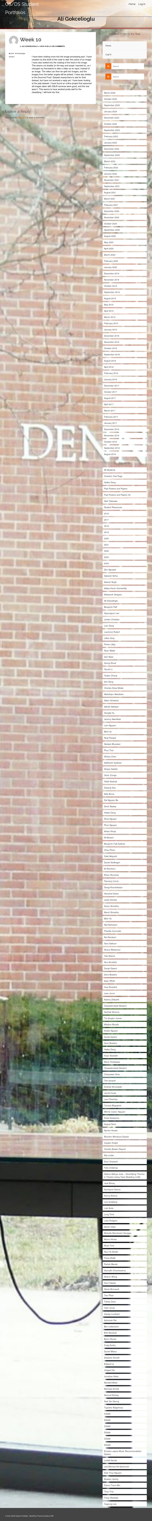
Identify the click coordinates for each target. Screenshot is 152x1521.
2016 (106, 513)
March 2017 (109, 410)
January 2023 (110, 142)
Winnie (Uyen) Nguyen (114, 1111)
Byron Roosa (110, 1338)
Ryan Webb (109, 650)
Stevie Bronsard (111, 1289)
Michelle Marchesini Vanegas (117, 1233)
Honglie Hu (109, 712)
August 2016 (110, 454)
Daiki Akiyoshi (110, 856)
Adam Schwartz (111, 700)
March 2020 (109, 254)
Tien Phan (109, 1295)
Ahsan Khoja (110, 831)
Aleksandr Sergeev (113, 594)
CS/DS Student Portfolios (22, 8)
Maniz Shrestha (111, 912)
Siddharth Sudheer (113, 762)
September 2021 (112, 186)
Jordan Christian (111, 619)
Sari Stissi (108, 656)
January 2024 (110, 111)
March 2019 (109, 317)
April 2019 (109, 310)
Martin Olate (110, 1226)
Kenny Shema (110, 1195)
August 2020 (110, 236)
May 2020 (108, 242)
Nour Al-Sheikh (111, 1251)
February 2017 (111, 416)
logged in (22, 117)
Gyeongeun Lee (111, 613)
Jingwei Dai (109, 1370)
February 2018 (111, 373)
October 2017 (110, 391)
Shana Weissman (112, 949)
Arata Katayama (111, 1117)
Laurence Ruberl (112, 631)
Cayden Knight (111, 1142)
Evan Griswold (111, 1161)
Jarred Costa (110, 1092)
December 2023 (111, 117)
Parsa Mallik (109, 1257)
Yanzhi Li (108, 669)
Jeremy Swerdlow (112, 719)
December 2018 (111, 335)
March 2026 (109, 92)
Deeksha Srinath (112, 1357)
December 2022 (111, 148)
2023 (106, 557)
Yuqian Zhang (110, 675)
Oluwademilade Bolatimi (115, 1005)
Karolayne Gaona (112, 1189)
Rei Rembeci (110, 937)
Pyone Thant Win (112, 1485)
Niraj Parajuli (110, 737)
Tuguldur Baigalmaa (113, 1407)
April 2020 (109, 248)
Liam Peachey (110, 1099)
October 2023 (110, 123)
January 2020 (110, 267)
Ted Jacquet (110, 1080)
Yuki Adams (109, 955)
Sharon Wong (110, 1276)
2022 (106, 550)
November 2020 (111, 217)
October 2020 (110, 223)
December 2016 (111, 429)
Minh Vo (108, 731)
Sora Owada (110, 1282)
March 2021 (109, 198)
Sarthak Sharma (111, 1011)
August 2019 (110, 298)
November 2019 (111, 279)
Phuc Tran (109, 750)
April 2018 (109, 366)
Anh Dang (108, 681)
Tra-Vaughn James (113, 1018)
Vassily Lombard (111, 1314)
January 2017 (110, 422)
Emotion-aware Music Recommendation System (123, 1453)
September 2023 (112, 130)
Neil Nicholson (110, 924)
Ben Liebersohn (111, 1326)
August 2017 (110, 398)
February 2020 (111, 260)
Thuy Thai (109, 1491)
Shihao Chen (110, 756)
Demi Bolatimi (110, 974)
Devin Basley (110, 806)
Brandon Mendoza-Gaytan (116, 1136)
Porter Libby (109, 644)
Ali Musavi (109, 837)
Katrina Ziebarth (111, 999)
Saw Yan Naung (111, 1401)
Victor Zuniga (110, 775)
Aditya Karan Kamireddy (115, 588)
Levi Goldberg (110, 1201)
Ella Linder (109, 1155)
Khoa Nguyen (110, 818)
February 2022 (111, 167)
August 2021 (110, 192)
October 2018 (110, 348)
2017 (106, 519)
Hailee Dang (110, 482)
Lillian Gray (109, 638)
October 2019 (110, 285)
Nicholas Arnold (111, 1388)
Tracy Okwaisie (111, 1497)
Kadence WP (49, 1516)
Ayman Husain (111, 1130)
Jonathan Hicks (111, 1376)
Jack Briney (109, 1183)
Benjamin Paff (110, 606)
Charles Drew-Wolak (113, 687)
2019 (106, 532)
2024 (106, 563)
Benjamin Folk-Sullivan (114, 843)
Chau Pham (109, 849)
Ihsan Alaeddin (111, 1055)
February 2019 (111, 323)
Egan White (109, 980)
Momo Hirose (110, 1239)
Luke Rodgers (110, 1220)
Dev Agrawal (110, 569)
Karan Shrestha (111, 906)
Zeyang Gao (110, 787)
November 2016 (111, 435)
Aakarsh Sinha (111, 575)
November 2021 (111, 179)
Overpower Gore (112, 1074)
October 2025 (110, 98)
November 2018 (111, 341)
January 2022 (110, 173)
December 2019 (111, 273)
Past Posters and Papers (115, 488)
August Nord (110, 1124)
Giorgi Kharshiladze (113, 887)
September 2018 (112, 354)
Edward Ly (109, 1363)
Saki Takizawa (110, 501)
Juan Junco (109, 993)
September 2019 (112, 292)
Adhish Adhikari (111, 706)
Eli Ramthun (109, 868)
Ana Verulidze (110, 962)
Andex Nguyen (111, 1030)
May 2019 (108, 304)
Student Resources (113, 507)
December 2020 (111, 211)
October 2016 (110, 441)
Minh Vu (108, 918)
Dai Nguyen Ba (111, 800)
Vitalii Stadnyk (110, 781)
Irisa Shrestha (110, 987)
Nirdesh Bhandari (112, 744)
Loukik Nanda (110, 1460)
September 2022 (112, 155)
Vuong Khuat (110, 663)
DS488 (107, 1419)
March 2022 (109, 161)
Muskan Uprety (111, 1479)
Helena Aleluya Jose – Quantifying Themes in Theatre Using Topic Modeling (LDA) (124, 1175)
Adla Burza (109, 793)
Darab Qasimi (110, 968)
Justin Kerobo (110, 899)
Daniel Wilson (110, 1351)
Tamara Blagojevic (112, 1105)
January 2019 (110, 329)
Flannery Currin (111, 881)
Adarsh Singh (110, 582)
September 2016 (112, 447)
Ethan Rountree (111, 874)
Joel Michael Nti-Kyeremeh (116, 1466)
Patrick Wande (111, 1264)
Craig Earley (110, 1345)
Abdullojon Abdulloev (114, 694)
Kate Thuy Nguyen (113, 1472)
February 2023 (111, 136)
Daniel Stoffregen (112, 862)
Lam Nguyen (110, 725)
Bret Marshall (110, 1332)
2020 (12, 53)
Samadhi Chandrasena (115, 1270)
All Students (109, 469)
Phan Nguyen (110, 825)
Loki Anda (108, 1208)
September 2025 (112, 105)
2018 (106, 525)
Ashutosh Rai (110, 1320)
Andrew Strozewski (113, 1086)
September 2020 (112, 229)
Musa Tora (109, 1245)
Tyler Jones (109, 1307)
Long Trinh (109, 1214)
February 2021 (111, 204)
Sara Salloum (110, 943)
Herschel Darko (111, 893)
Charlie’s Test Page (113, 476)
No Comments (58, 46)
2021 (106, 544)
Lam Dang (109, 625)
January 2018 (110, 379)
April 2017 (109, 404)
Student (11, 57)
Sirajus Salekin (111, 768)
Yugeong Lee (110, 1503)
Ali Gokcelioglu (30, 46)
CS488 (107, 1413)
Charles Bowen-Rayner (115, 1149)
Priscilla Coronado (112, 930)
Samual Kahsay (111, 1395)
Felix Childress (111, 1167)
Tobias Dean (110, 1301)
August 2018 (110, 360)
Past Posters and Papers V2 (117, 494)
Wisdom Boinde (111, 1024)
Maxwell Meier (111, 1382)
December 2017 (111, 385)
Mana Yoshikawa (112, 1061)
